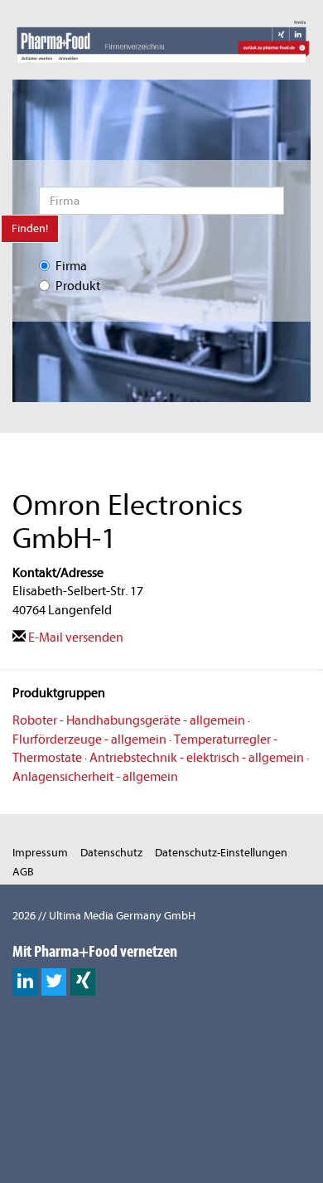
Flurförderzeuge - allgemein (89, 739)
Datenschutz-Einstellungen (221, 853)
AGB (23, 872)
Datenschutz (111, 853)
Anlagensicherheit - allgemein (95, 776)
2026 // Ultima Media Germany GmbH (103, 916)
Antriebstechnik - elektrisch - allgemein (196, 757)
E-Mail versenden (74, 637)
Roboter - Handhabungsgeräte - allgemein (128, 720)
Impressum (40, 853)
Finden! (30, 228)
